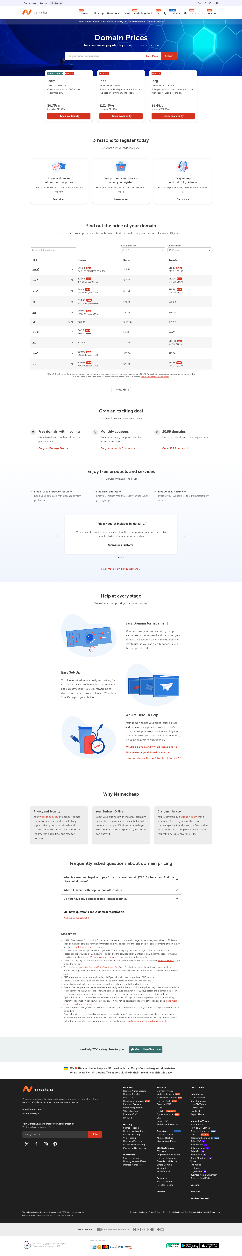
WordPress (113, 13)
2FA (159, 1118)
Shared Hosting (131, 1128)
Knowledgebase (198, 1101)
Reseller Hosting (131, 1134)
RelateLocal (198, 1154)
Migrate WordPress (133, 1165)
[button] (120, 557)
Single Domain (164, 1165)
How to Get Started (200, 1128)
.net (35, 280)
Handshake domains (136, 1101)
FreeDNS (127, 1118)
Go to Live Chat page (148, 1049)
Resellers (162, 1178)
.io (33, 301)
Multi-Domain (164, 1171)
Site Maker (195, 1165)
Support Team (189, 816)
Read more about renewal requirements (147, 1021)
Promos (161, 1191)
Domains (84, 13)
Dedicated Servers (132, 1141)
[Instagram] (45, 1144)
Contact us (30, 3)
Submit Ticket (197, 1107)
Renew (127, 260)
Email (127, 13)
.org (35, 291)
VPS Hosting (129, 1138)
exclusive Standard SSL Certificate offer (98, 967)
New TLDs (128, 1097)
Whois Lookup (130, 1111)
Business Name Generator (203, 1175)
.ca (34, 342)
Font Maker (196, 1168)
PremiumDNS (130, 1114)
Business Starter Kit (202, 1131)
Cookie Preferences (212, 1212)
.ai (33, 322)
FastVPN (166, 1111)
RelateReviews (199, 1148)
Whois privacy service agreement (106, 957)
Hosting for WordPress (134, 1131)
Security (161, 13)
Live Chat (195, 1111)
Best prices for (128, 245)
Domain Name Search (134, 1091)
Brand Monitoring (200, 1158)
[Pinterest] (55, 1144)
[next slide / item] (185, 535)
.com (35, 269)
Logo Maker (198, 1171)
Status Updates (197, 1097)
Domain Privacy (166, 960)
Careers (194, 1185)
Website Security (168, 1094)
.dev (35, 353)
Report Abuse (197, 1114)
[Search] (217, 3)
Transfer (173, 260)
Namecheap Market (133, 1107)
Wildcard (161, 1168)
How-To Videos (198, 1104)
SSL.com (161, 1151)
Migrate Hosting (165, 1138)
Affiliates (195, 1191)
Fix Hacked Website (169, 1097)
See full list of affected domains (155, 377)
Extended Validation (167, 1161)
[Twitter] (26, 1144)
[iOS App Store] (209, 1245)
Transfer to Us (178, 13)
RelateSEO (197, 1141)
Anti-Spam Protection (168, 1124)
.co (34, 312)
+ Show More (121, 389)
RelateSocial (198, 1144)
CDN (159, 1107)
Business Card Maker (200, 1178)
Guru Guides (197, 1087)
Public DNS (162, 1121)
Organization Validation (168, 1154)
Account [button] (213, 13)
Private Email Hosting (134, 1144)
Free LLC (199, 1134)
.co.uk (35, 332)
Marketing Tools (143, 13)
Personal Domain (132, 1104)
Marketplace (196, 1124)
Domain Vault (166, 1101)
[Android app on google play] (190, 1245)
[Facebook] (36, 1144)
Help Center (197, 13)
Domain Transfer (131, 1094)
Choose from (174, 245)
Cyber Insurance (168, 1114)
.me (34, 364)
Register (82, 260)
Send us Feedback (200, 1198)
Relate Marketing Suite (204, 1138)
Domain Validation (166, 1158)
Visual (193, 1161)
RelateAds (197, 1151)
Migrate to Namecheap (134, 1148)
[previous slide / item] (56, 535)
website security (48, 816)
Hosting (99, 13)
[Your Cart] (199, 3)
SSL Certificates (165, 1148)
